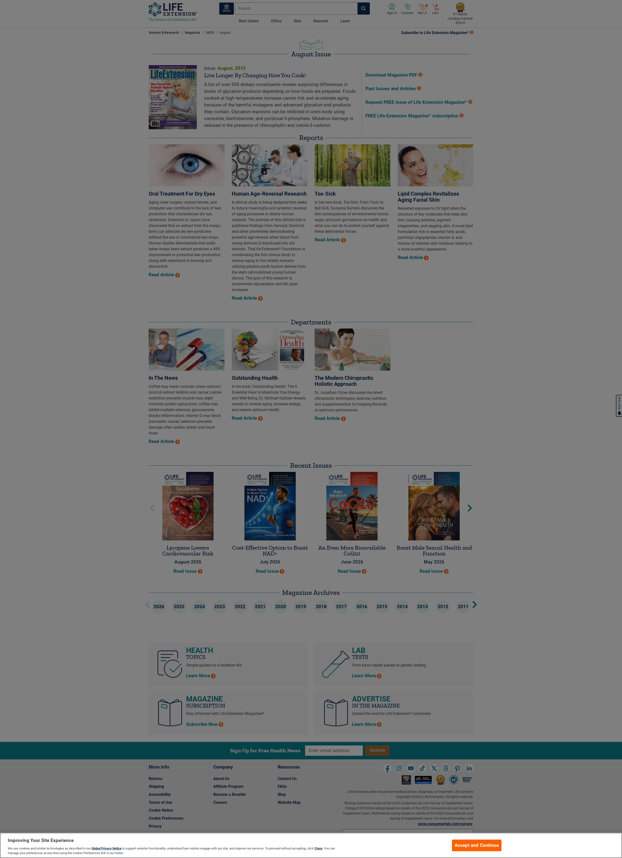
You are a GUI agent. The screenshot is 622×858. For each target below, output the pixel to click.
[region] (311, 845)
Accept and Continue (477, 845)
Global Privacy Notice (106, 848)
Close (318, 848)
